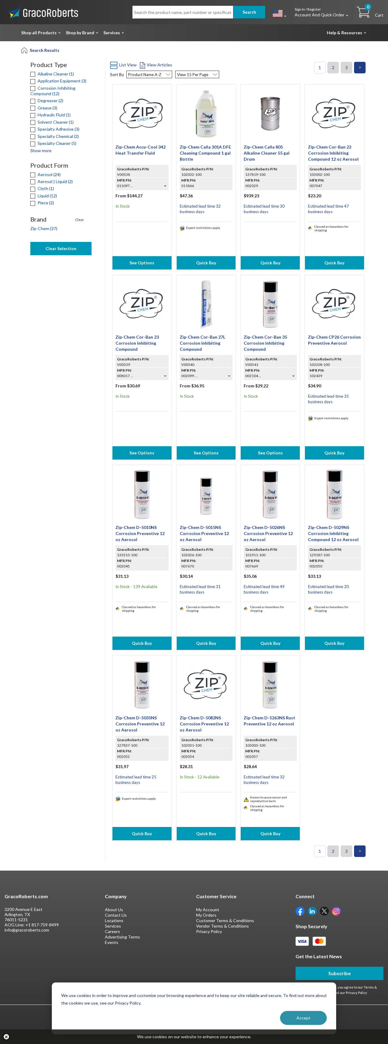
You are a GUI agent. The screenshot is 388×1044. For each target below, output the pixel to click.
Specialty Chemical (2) (58, 136)
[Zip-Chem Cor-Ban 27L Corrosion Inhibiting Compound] (206, 303)
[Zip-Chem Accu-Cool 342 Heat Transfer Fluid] (142, 113)
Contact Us (116, 915)
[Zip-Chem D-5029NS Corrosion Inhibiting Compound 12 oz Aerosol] (334, 494)
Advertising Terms (122, 936)
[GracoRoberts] (42, 11)
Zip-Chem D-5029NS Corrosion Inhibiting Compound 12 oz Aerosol (333, 533)
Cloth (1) (45, 188)
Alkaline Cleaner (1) (55, 73)
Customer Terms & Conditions (225, 920)
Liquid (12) (47, 195)
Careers (112, 931)
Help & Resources (344, 32)
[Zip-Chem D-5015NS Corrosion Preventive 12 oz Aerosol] (206, 494)
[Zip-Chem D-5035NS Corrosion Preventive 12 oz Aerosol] (142, 684)
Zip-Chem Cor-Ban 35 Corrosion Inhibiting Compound (265, 343)
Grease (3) (47, 107)
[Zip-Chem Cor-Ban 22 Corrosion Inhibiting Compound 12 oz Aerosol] (334, 113)
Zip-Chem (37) (43, 228)
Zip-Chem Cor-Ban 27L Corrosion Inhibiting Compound (202, 343)
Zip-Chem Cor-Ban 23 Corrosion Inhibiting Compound (137, 343)
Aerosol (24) (49, 174)
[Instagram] (336, 910)
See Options (141, 262)
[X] (324, 910)
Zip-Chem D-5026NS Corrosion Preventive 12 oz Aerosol (268, 533)
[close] (6, 1036)
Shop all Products (39, 32)
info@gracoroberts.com (27, 929)
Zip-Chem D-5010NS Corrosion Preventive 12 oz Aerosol (140, 533)
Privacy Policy (209, 931)
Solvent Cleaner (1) (55, 122)
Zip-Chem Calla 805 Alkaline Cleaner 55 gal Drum (266, 153)
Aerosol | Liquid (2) (55, 181)
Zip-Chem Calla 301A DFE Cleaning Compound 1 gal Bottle (205, 153)
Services (111, 32)
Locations (114, 920)
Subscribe (339, 973)
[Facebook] (300, 910)
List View (128, 64)
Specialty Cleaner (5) (56, 143)
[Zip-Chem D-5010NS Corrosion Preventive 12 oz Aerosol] (142, 494)
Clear (79, 219)
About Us (114, 909)
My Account (207, 909)
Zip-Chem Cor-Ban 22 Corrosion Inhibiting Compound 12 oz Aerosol (333, 153)
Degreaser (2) (50, 100)
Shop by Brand (80, 32)
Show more (41, 150)
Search (249, 12)
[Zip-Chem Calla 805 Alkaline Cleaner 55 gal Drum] (270, 113)
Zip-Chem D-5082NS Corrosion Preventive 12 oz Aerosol (204, 723)
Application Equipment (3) (61, 80)
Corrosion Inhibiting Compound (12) (52, 90)
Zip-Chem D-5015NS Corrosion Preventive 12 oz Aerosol (204, 533)
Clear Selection (60, 248)
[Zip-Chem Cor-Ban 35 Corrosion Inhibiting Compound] (270, 303)
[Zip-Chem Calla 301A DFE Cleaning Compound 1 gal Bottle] (206, 113)
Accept (303, 1017)
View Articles (159, 64)
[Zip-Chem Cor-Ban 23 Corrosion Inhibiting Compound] (142, 303)
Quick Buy (206, 262)
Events (111, 942)
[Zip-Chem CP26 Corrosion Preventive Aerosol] (334, 303)
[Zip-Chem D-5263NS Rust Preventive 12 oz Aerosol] (270, 684)
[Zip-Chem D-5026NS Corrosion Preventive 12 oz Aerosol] (270, 494)
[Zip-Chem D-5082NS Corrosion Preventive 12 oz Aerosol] (206, 684)
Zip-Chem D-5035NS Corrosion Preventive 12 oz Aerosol (140, 723)
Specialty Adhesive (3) (58, 129)
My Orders (206, 915)
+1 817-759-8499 (42, 924)
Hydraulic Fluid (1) (54, 114)
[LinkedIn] (312, 910)
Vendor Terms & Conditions (222, 926)
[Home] (24, 49)
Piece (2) (45, 202)
